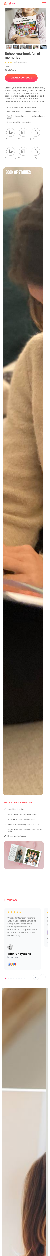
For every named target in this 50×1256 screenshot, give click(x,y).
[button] (44, 3)
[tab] (8, 47)
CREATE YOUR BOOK (21, 78)
